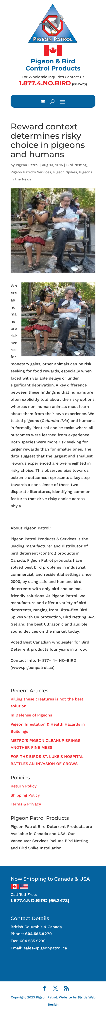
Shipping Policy (25, 795)
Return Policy (23, 786)
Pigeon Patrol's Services (31, 172)
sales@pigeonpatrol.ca (45, 948)
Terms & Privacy (26, 804)
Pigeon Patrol (27, 165)
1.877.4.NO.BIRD (45, 83)
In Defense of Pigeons (31, 715)
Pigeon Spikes (65, 172)
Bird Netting (76, 165)
